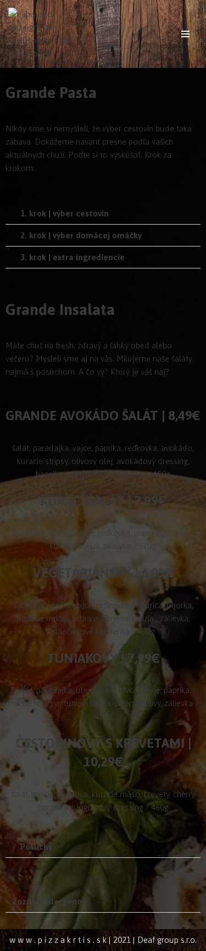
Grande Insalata (60, 309)
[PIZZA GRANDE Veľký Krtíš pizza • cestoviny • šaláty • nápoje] (41, 34)
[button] (103, 214)
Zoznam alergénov (49, 901)
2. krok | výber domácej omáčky (81, 235)
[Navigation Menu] (185, 34)
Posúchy (36, 846)
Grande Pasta (51, 92)
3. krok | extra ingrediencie (72, 257)
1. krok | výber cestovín (64, 213)
